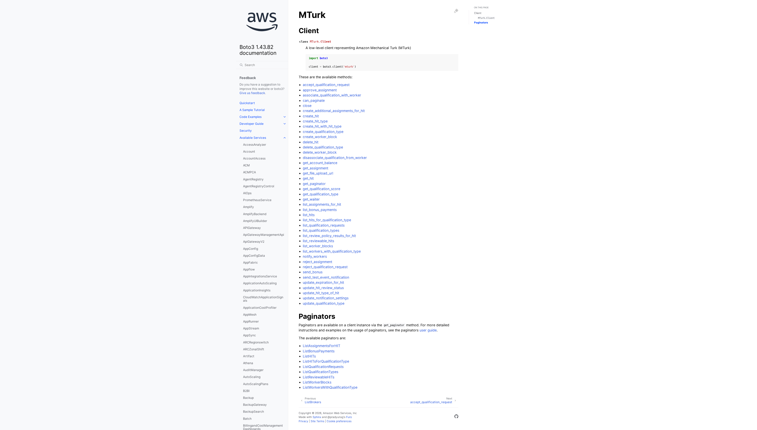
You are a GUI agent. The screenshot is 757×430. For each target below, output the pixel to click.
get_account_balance (320, 163)
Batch (247, 419)
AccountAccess (254, 158)
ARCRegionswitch (256, 342)
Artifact (248, 356)
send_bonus (313, 272)
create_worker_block (320, 137)
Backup (248, 398)
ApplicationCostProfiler (260, 308)
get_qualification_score (321, 189)
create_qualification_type (323, 132)
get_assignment (315, 168)
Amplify (248, 207)
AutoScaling (251, 377)
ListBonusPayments (319, 351)
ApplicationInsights (256, 290)
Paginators (481, 22)
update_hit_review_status (323, 288)
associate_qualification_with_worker (332, 95)
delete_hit (310, 142)
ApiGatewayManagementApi (263, 235)
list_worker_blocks (318, 246)
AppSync (249, 335)
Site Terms (317, 421)
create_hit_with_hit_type (322, 126)
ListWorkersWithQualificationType (330, 387)
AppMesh (249, 314)
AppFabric (250, 262)
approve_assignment (320, 90)
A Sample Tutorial (252, 110)
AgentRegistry (253, 179)
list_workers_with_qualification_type (332, 251)
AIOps (247, 193)
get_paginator (314, 184)
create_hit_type (315, 121)
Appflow (249, 269)
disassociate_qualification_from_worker (335, 158)
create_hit (311, 116)
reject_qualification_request (325, 267)
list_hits (309, 215)
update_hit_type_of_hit (321, 293)
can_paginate (314, 100)
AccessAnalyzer (254, 144)
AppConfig (250, 249)
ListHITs (309, 356)
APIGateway (252, 228)
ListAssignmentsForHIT (321, 346)
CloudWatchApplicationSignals (263, 299)
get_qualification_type (320, 194)
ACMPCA (249, 172)
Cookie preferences (339, 421)
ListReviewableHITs (318, 377)
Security (246, 130)
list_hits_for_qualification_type (327, 220)
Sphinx (317, 417)
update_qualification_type (323, 303)
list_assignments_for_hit (322, 204)
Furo (349, 417)
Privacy (303, 421)
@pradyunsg (335, 417)
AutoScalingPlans (255, 384)
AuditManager (253, 370)
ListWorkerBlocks (317, 382)
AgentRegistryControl (258, 186)
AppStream (251, 328)
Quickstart (247, 103)
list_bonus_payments (320, 210)
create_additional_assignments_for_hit (334, 111)
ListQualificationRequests (323, 367)
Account (249, 151)
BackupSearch (253, 411)
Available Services (253, 138)
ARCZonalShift (253, 349)
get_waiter (311, 199)
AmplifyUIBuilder (255, 221)
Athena (248, 363)
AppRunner (251, 321)
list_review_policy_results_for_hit (329, 236)
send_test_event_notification (326, 277)
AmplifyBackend (255, 214)
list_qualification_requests (324, 225)
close (307, 106)
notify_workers (315, 256)
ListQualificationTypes (320, 372)
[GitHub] (456, 417)
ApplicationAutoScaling (260, 283)
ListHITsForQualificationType (326, 361)
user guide (428, 330)
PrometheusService (257, 200)
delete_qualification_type (323, 147)
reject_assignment (317, 262)
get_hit (308, 178)
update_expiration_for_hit (323, 282)
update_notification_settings (326, 298)
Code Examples (251, 117)
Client (477, 13)
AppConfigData (254, 255)
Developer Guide (252, 124)
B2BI (246, 391)
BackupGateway (255, 405)
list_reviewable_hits (318, 241)
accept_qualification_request (326, 85)
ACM (246, 165)
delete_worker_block (320, 152)
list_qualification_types (321, 230)
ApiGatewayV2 (253, 241)
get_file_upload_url (318, 173)
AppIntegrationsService (260, 276)
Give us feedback (252, 93)
